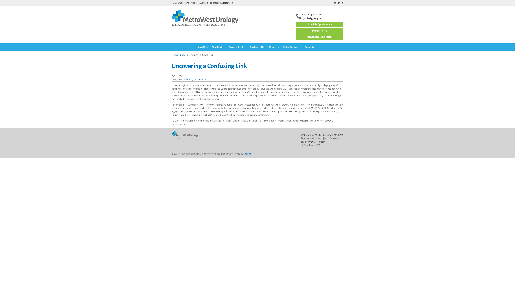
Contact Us (309, 47)
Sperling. (247, 154)
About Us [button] (202, 47)
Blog (182, 55)
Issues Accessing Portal (319, 37)
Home (175, 55)
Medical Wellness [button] (290, 47)
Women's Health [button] (236, 47)
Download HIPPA (312, 145)
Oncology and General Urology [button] (263, 47)
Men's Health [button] (217, 47)
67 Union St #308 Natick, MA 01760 (191, 3)
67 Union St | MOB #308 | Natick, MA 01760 (322, 135)
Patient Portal (319, 30)
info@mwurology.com (222, 3)
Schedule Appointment (319, 24)
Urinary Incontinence (196, 79)
